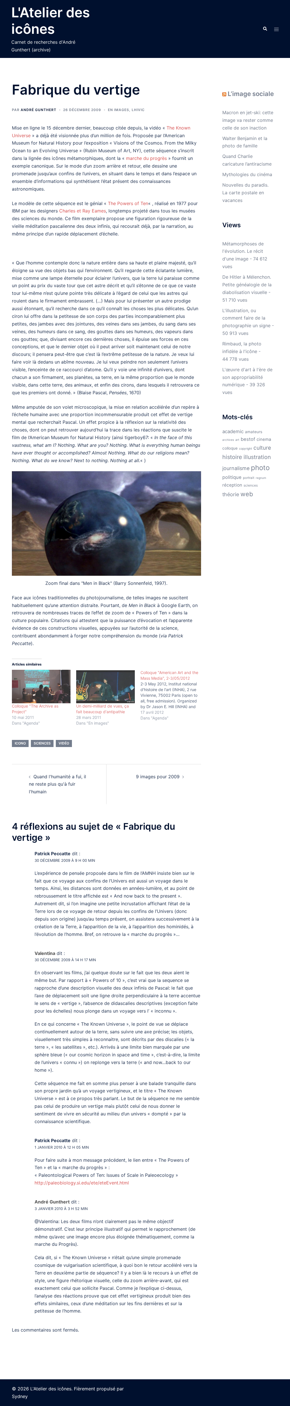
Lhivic (138, 110)
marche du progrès (146, 158)
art (237, 440)
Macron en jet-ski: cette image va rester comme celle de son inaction (247, 120)
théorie (230, 494)
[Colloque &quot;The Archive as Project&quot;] (41, 686)
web (246, 494)
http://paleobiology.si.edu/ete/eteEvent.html (82, 1183)
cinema (264, 439)
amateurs (253, 431)
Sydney (20, 1396)
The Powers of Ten (128, 203)
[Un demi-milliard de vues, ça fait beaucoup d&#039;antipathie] (105, 686)
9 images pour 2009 (158, 776)
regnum (261, 477)
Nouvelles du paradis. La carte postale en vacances (245, 192)
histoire (232, 457)
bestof (248, 439)
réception (232, 485)
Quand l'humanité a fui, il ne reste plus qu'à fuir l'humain (57, 784)
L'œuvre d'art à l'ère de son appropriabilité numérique (247, 377)
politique (232, 477)
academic (233, 431)
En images (118, 110)
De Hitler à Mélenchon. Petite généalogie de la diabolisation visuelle (247, 284)
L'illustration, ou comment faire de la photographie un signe (246, 318)
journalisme (236, 468)
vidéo (64, 743)
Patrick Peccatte (53, 853)
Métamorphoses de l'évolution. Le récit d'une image (243, 251)
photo (260, 468)
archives (228, 439)
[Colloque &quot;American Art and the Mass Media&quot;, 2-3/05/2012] (172, 695)
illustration (257, 457)
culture (262, 448)
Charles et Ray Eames (82, 211)
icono (20, 743)
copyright (245, 448)
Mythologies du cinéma (247, 174)
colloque (230, 448)
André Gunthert (38, 110)
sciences (42, 743)
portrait (248, 478)
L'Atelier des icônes (50, 20)
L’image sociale (251, 93)
